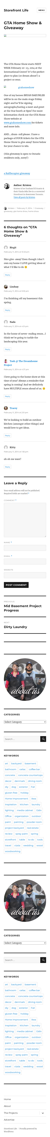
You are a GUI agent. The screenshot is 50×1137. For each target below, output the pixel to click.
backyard (16, 763)
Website (8, 570)
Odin (39, 810)
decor (8, 781)
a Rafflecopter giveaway (17, 173)
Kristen (11, 208)
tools (40, 839)
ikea (33, 798)
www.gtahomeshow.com (18, 122)
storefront (10, 839)
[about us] (25, 679)
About (7, 1106)
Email (8, 556)
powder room (34, 822)
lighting (9, 810)
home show (33, 211)
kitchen (24, 804)
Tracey (13, 408)
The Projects (11, 1113)
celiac (22, 769)
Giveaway (39, 208)
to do (31, 839)
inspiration (11, 804)
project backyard (14, 828)
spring (34, 833)
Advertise (9, 1119)
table (22, 839)
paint (8, 822)
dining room (35, 781)
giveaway (8, 211)
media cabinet (25, 810)
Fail (33, 787)
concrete (10, 775)
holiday (25, 792)
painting (18, 822)
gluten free (11, 792)
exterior (23, 787)
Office (8, 816)
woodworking (12, 851)
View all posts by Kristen (24, 197)
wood (40, 845)
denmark (20, 781)
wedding (28, 845)
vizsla (17, 845)
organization (22, 816)
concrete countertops (30, 775)
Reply (7, 275)
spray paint (22, 833)
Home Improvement (16, 798)
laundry (36, 804)
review (8, 833)
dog (14, 787)
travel (8, 845)
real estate (33, 828)
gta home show (20, 211)
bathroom (10, 769)
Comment (10, 500)
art (6, 763)
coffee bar (34, 769)
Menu (41, 10)
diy (6, 787)
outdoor (36, 816)
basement (30, 763)
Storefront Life (16, 10)
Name (8, 542)
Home (7, 1099)
